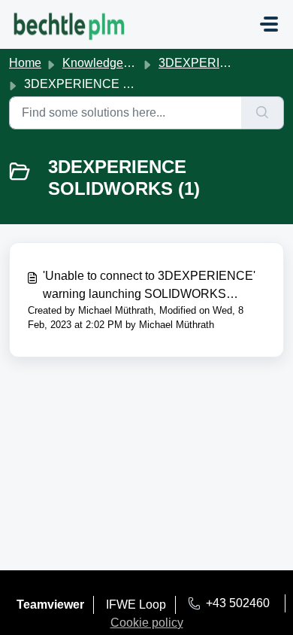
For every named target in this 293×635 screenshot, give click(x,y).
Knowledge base (107, 62)
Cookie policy (146, 622)
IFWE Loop (136, 604)
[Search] (262, 112)
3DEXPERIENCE (206, 62)
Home (25, 62)
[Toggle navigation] (269, 24)
